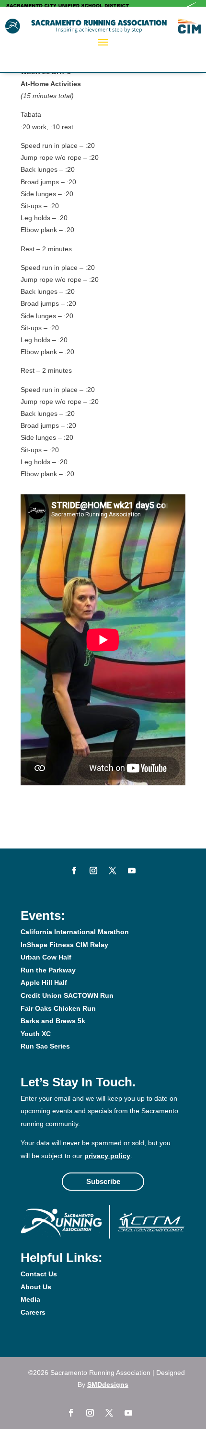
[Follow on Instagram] (93, 870)
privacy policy (107, 1156)
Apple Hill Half (44, 982)
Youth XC (36, 1034)
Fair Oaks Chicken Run (58, 1008)
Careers (33, 1312)
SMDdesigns (107, 1384)
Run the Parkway (48, 970)
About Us (36, 1287)
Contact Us (39, 1274)
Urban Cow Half (46, 957)
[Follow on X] (112, 870)
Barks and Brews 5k (53, 1021)
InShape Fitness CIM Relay (64, 945)
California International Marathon (75, 932)
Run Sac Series (45, 1046)
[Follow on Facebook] (74, 870)
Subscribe (103, 1181)
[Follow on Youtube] (131, 870)
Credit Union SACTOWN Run (67, 995)
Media (30, 1299)
